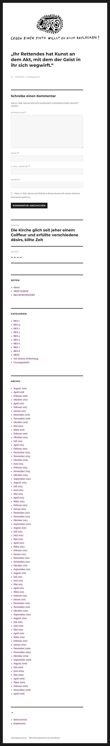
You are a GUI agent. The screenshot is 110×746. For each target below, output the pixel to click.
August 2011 (20, 573)
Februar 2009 (21, 686)
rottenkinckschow (19, 738)
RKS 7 (17, 347)
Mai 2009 (19, 674)
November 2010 (22, 607)
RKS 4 (17, 336)
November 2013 (22, 471)
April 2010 (19, 633)
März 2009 (19, 682)
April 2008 (19, 693)
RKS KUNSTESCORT (24, 295)
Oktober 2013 (21, 475)
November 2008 (22, 690)
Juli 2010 (18, 622)
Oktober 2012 (21, 520)
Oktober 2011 (20, 565)
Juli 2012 (18, 531)
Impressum (20, 723)
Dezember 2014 (22, 452)
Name (15, 153)
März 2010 (19, 637)
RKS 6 (17, 343)
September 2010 (22, 614)
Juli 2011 (18, 576)
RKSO (17, 354)
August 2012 (20, 527)
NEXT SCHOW (21, 291)
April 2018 (19, 392)
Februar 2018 (20, 396)
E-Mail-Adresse (20, 166)
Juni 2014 (18, 463)
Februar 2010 (20, 641)
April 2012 (19, 543)
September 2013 (22, 478)
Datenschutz (20, 719)
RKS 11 (17, 324)
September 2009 (22, 659)
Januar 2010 (20, 644)
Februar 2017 (20, 407)
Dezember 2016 (22, 414)
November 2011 (22, 561)
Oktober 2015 (21, 437)
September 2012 (22, 524)
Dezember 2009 (22, 648)
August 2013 (20, 482)
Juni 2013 (18, 490)
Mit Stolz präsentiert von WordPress (44, 738)
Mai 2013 (18, 494)
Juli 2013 (18, 486)
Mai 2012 (18, 539)
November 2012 (22, 516)
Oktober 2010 (21, 610)
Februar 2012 (20, 550)
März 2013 (19, 501)
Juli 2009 (18, 667)
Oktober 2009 (21, 656)
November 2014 (22, 456)
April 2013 (19, 497)
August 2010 (20, 618)
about (17, 287)
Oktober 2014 (21, 460)
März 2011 (19, 592)
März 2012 (19, 546)
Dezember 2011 (22, 558)
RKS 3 (17, 332)
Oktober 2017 (21, 399)
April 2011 (19, 588)
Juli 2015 (18, 441)
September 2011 (22, 569)
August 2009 (20, 663)
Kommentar (18, 112)
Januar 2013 (20, 509)
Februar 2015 (20, 448)
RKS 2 (17, 328)
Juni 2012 (18, 535)
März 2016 (19, 429)
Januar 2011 (20, 599)
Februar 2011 (20, 595)
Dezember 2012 (22, 512)
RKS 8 (17, 351)
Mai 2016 (18, 426)
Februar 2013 (20, 505)
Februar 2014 (20, 467)
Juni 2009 (19, 671)
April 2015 (19, 445)
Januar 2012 (20, 554)
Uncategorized (32, 77)
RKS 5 (17, 339)
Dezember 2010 (22, 603)
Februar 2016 (21, 433)
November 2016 (22, 418)
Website (15, 179)
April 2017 (19, 403)
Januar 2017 (20, 411)
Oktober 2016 (21, 422)
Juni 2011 (18, 580)
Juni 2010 (18, 625)
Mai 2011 (18, 584)
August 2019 (20, 388)
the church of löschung (26, 358)
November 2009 (22, 652)
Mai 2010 (18, 629)
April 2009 (19, 678)
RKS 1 (16, 321)
